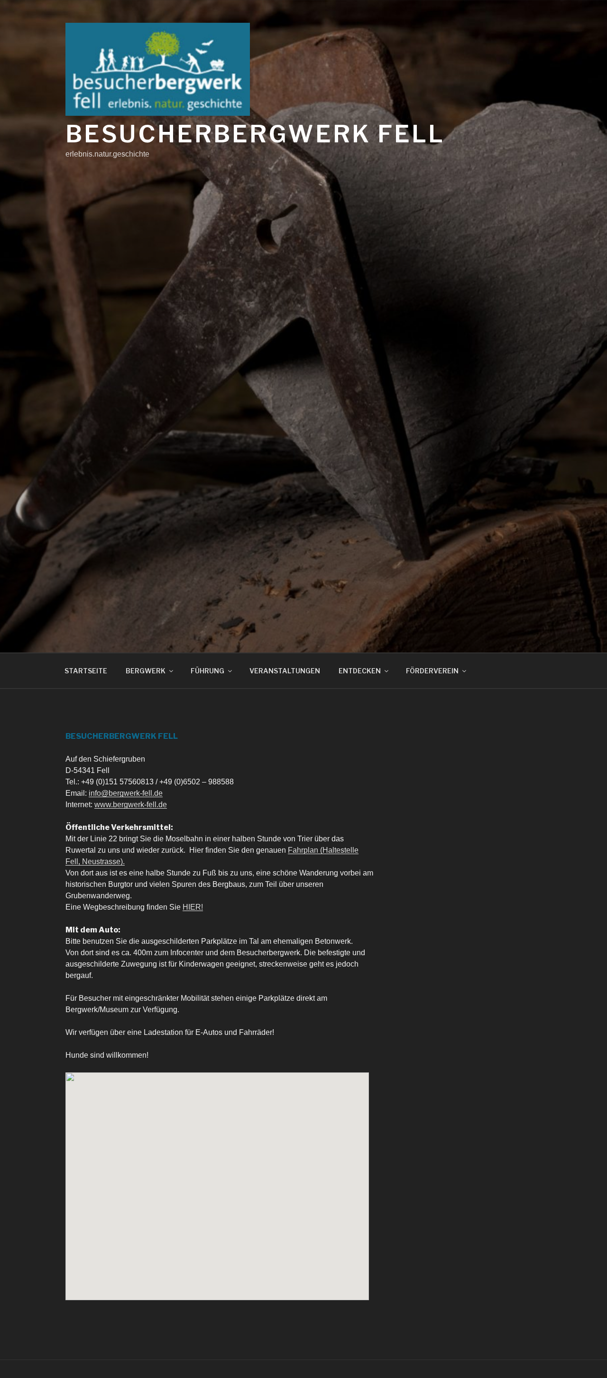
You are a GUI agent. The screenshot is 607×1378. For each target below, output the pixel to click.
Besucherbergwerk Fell (255, 134)
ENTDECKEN (360, 671)
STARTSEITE (85, 671)
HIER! (193, 907)
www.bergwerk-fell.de (130, 805)
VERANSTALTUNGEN (284, 671)
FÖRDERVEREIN (432, 671)
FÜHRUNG (207, 671)
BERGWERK (146, 671)
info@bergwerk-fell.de (126, 793)
